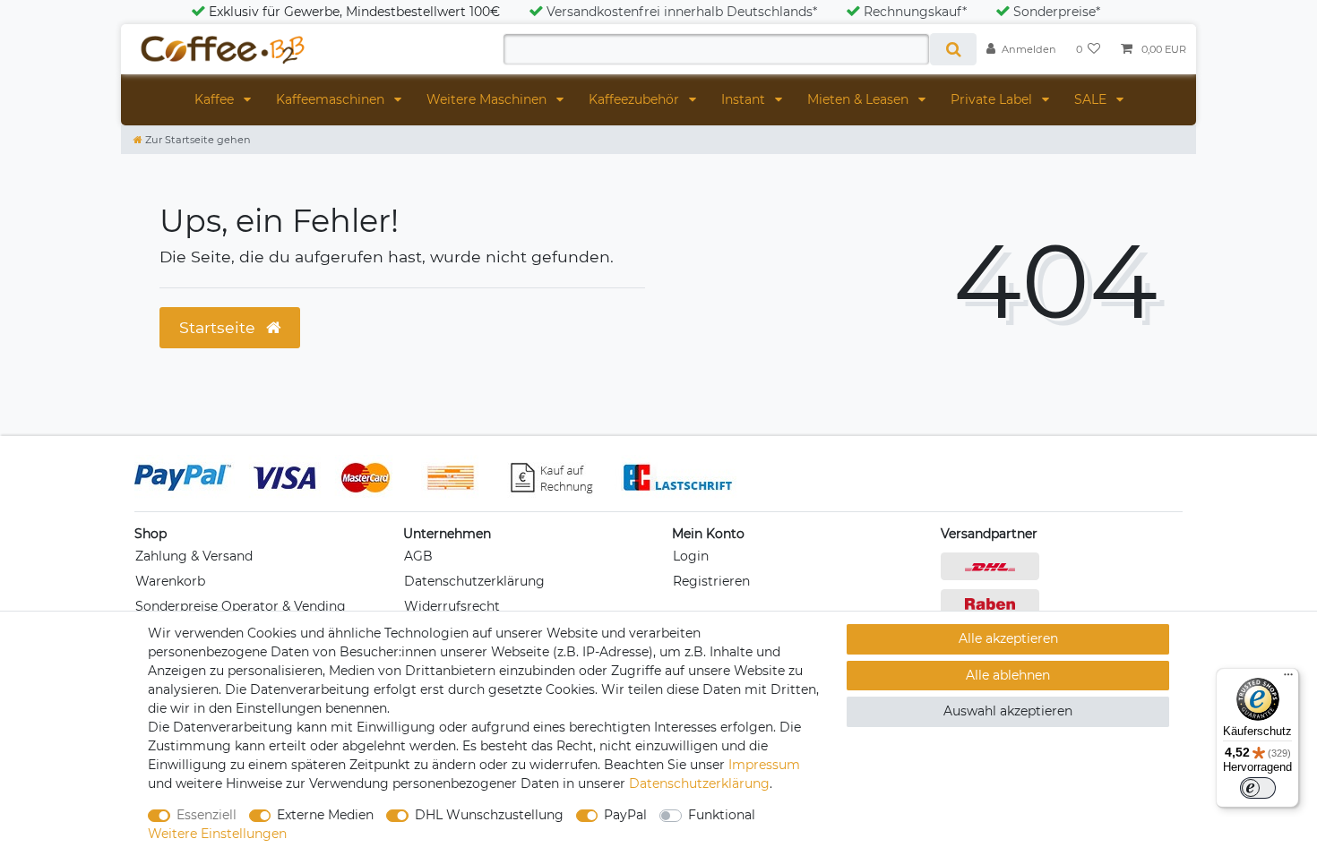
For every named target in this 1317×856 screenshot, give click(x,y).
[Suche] (953, 49)
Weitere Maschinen (488, 99)
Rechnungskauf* (915, 12)
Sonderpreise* (1056, 12)
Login (691, 556)
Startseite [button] (219, 327)
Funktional (721, 815)
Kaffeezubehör (636, 99)
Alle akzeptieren (1008, 638)
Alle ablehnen (1008, 675)
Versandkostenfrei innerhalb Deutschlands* (682, 12)
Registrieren (711, 581)
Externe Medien (325, 815)
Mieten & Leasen (859, 99)
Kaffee (215, 99)
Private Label (993, 99)
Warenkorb (170, 581)
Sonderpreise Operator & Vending (240, 606)
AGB (418, 556)
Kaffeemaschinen (332, 99)
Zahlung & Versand (194, 556)
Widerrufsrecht (452, 606)
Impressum (764, 765)
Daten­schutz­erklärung (699, 783)
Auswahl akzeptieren (1007, 711)
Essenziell (206, 815)
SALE (1092, 99)
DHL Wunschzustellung (489, 815)
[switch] (1258, 788)
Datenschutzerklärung (474, 581)
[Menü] (1288, 678)
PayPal (625, 815)
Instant (745, 99)
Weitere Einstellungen (217, 834)
